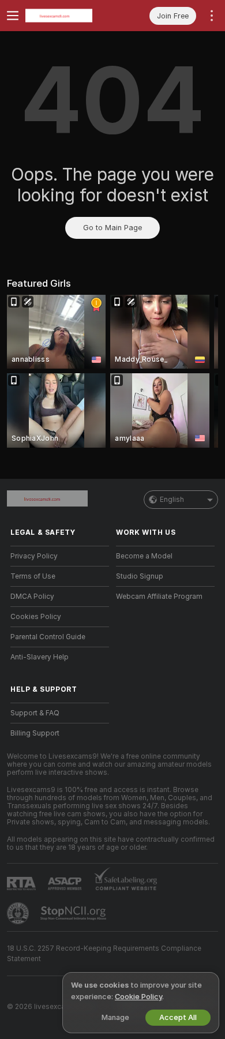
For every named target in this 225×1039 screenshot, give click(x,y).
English (172, 500)
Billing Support (34, 733)
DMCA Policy (32, 596)
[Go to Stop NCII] (74, 913)
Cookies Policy (35, 617)
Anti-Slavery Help (39, 657)
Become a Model (144, 556)
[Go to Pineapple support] (19, 913)
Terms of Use (32, 576)
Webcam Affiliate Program (159, 596)
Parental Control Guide (47, 637)
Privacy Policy (34, 556)
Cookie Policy (138, 996)
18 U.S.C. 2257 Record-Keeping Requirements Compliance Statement (104, 953)
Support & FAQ (34, 713)
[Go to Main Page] (68, 15)
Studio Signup (139, 576)
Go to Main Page (112, 227)
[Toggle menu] (12, 15)
